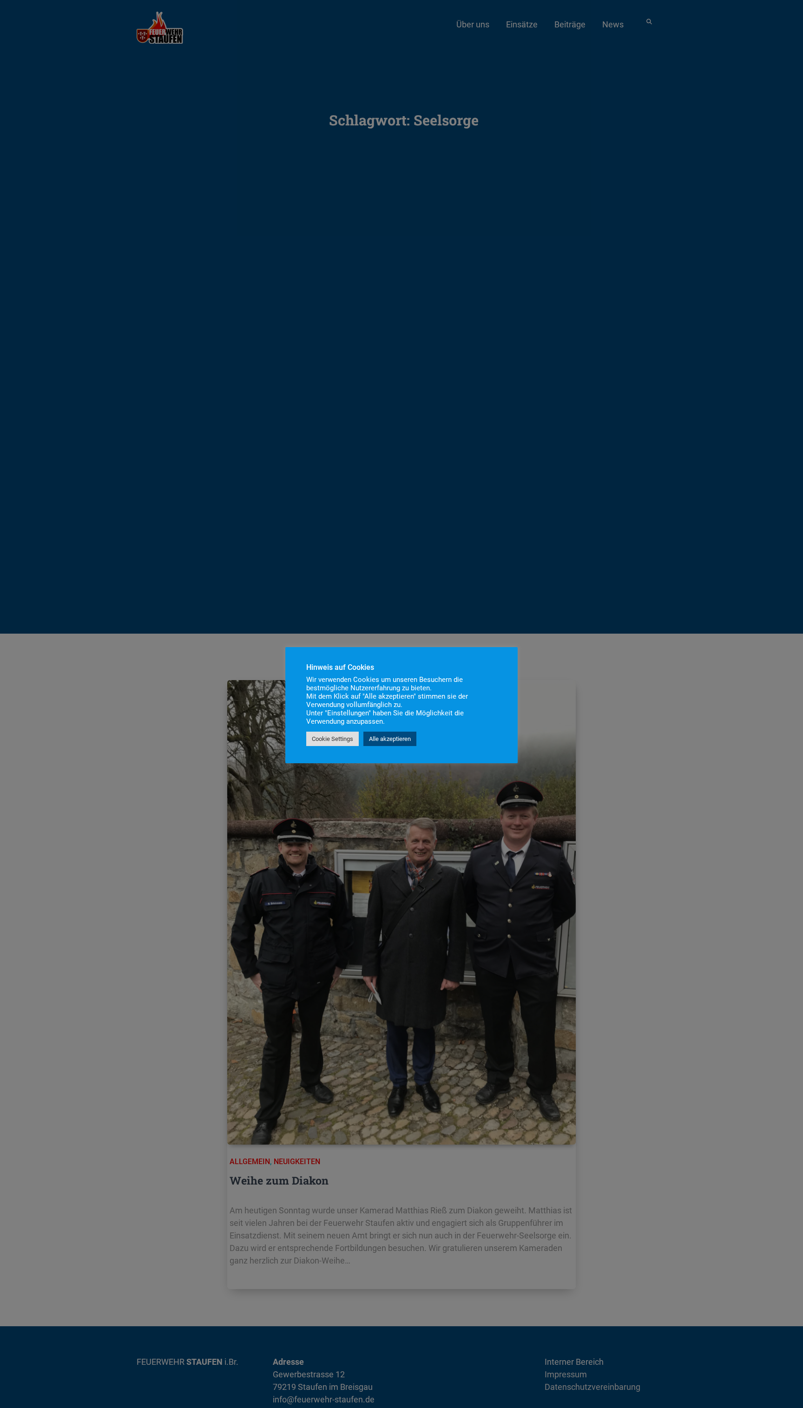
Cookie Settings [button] (332, 738)
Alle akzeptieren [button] (390, 738)
